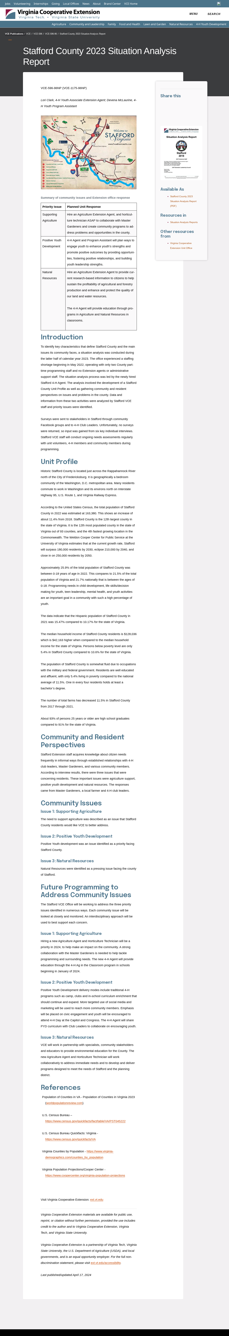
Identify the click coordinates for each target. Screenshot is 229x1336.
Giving (56, 4)
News (86, 4)
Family (112, 24)
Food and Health (129, 24)
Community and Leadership (86, 24)
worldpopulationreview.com (64, 1103)
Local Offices (71, 4)
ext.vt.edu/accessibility (106, 1263)
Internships (41, 4)
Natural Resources (181, 24)
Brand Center (112, 4)
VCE (29, 34)
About (97, 4)
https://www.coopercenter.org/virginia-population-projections (85, 1175)
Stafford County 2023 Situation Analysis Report (82, 34)
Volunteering (22, 4)
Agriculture (59, 24)
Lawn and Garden (155, 24)
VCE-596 (39, 34)
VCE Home (130, 4)
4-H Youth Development (211, 24)
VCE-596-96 (52, 34)
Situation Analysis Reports (184, 222)
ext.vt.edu (96, 1199)
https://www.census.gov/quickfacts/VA (70, 1139)
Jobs (7, 4)
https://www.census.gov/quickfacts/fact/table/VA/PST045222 (85, 1121)
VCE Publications (15, 34)
